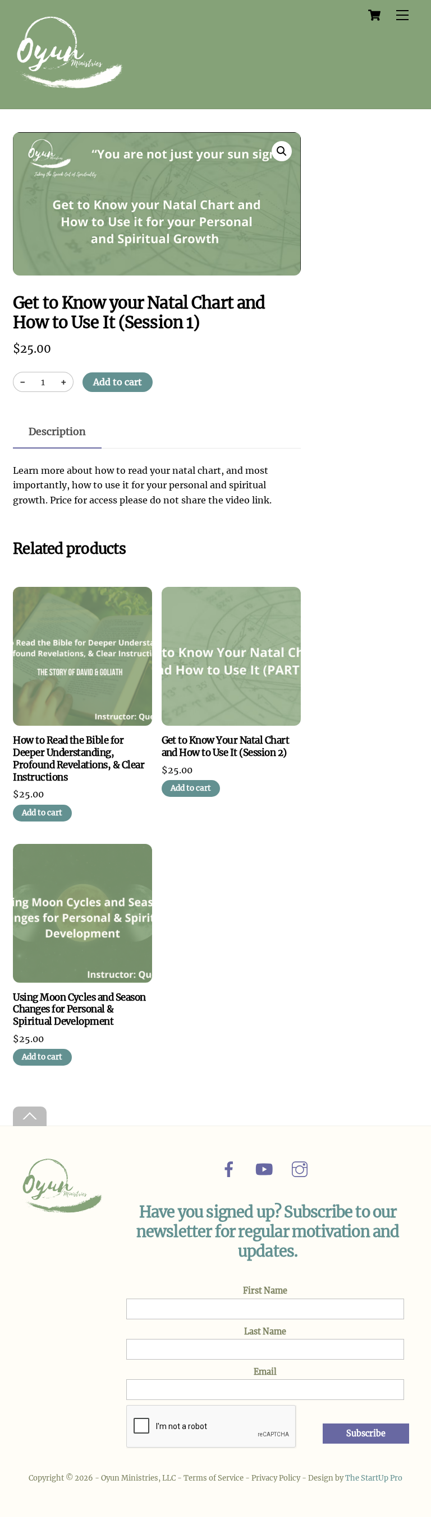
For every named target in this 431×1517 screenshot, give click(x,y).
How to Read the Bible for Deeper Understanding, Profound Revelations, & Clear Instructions (78, 759)
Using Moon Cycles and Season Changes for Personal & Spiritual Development (79, 1010)
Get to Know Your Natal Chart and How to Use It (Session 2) (226, 747)
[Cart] (374, 15)
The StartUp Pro (373, 1478)
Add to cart (117, 382)
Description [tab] (57, 432)
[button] (282, 151)
